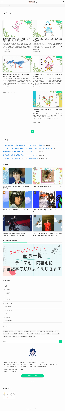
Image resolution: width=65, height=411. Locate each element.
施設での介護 (8, 320)
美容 (49, 333)
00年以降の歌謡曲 (8, 331)
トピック (7, 299)
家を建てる (8, 307)
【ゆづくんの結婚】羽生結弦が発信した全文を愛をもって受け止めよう (23, 145)
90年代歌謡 (49, 331)
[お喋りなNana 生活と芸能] (32, 2)
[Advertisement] (17, 105)
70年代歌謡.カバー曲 (29, 331)
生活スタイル (8, 303)
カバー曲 (14, 333)
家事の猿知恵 (8, 310)
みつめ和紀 (49, 148)
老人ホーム (55, 333)
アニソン (6, 333)
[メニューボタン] (2, 2)
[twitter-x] (32, 381)
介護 (6, 313)
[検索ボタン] (63, 2)
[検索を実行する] (60, 341)
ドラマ (7, 296)
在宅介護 (7, 317)
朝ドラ (37, 333)
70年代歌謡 (18, 331)
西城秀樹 (7, 289)
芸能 (6, 286)
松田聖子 (7, 293)
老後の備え (7, 336)
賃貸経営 (24, 336)
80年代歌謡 (41, 331)
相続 (43, 333)
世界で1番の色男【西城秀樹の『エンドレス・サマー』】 (19, 151)
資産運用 (32, 336)
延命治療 (30, 333)
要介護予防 (15, 336)
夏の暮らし (22, 333)
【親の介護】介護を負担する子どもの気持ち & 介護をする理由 (21, 158)
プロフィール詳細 (32, 375)
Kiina (57, 331)
